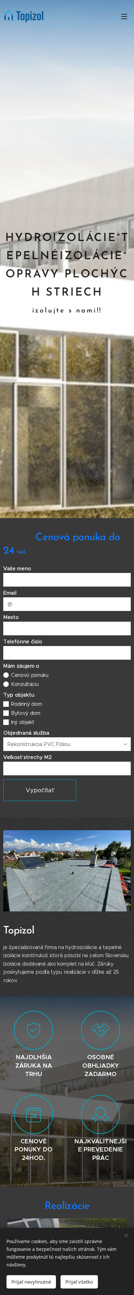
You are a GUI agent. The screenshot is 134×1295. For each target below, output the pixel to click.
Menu (124, 16)
